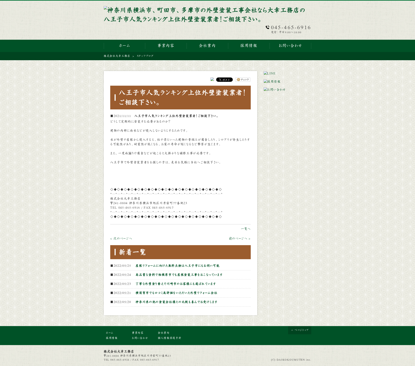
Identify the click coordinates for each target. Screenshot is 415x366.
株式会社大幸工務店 (117, 56)
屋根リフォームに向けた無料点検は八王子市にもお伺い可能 (178, 265)
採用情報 (112, 338)
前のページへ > (240, 238)
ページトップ (302, 330)
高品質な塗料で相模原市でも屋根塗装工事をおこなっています (179, 275)
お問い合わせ (140, 338)
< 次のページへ (121, 238)
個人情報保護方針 (169, 338)
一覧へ (246, 229)
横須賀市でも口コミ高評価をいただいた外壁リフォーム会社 (176, 293)
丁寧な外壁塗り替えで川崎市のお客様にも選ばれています (176, 284)
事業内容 (138, 333)
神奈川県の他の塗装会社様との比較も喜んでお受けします (177, 302)
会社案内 (164, 333)
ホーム (109, 333)
